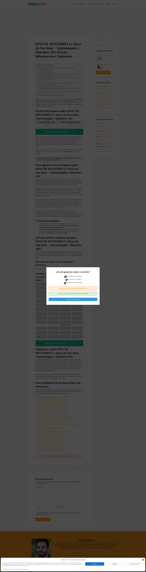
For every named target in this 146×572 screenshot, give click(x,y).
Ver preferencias (134, 564)
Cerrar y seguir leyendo (73, 299)
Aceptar (94, 564)
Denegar (114, 564)
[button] (143, 560)
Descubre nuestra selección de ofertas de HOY (73, 288)
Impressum (25, 569)
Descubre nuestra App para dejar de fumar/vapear (73, 293)
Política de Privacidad (17, 569)
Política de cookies (6, 569)
